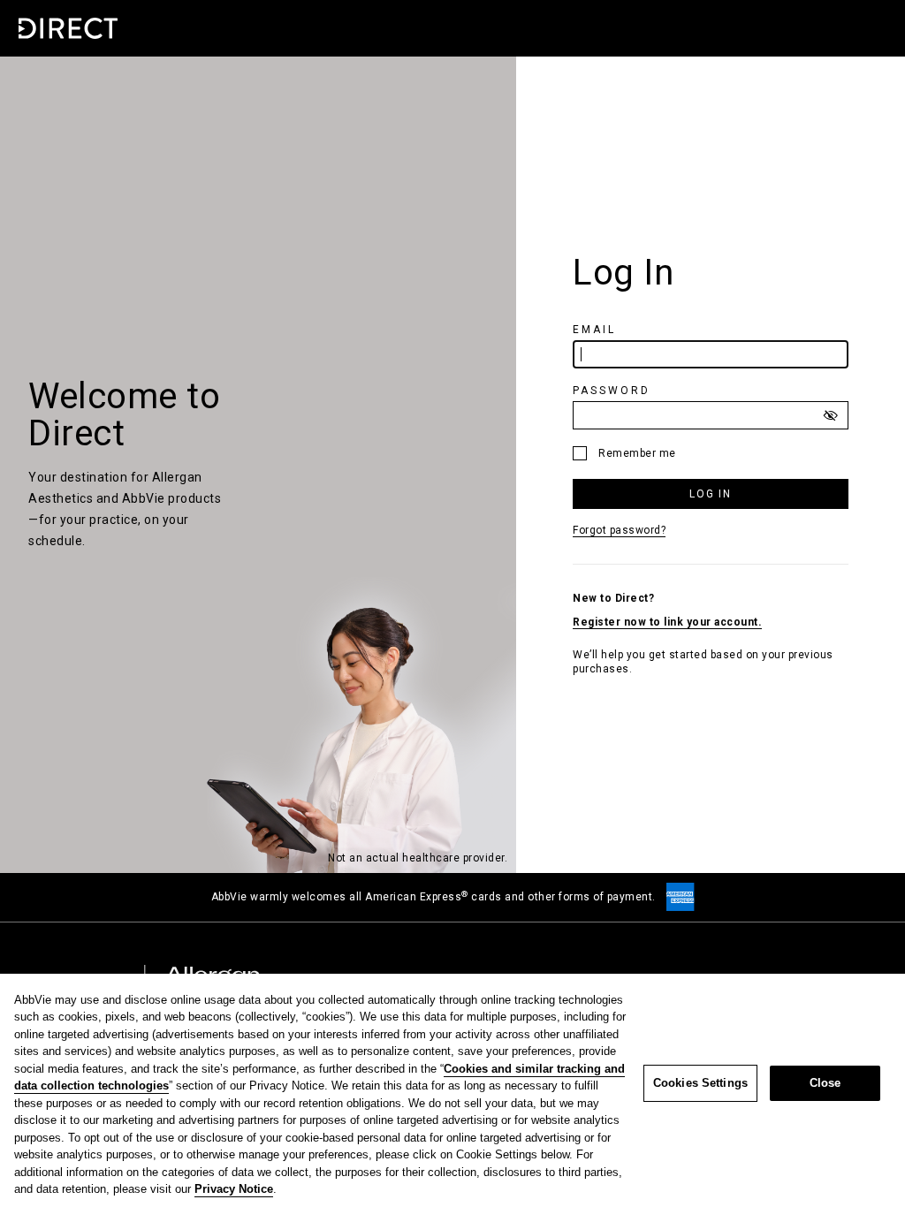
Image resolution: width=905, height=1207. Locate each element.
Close (825, 1082)
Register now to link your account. (667, 622)
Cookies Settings (700, 1082)
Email (597, 329)
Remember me (637, 453)
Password (614, 390)
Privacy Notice (233, 1189)
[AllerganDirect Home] (68, 28)
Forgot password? (619, 530)
